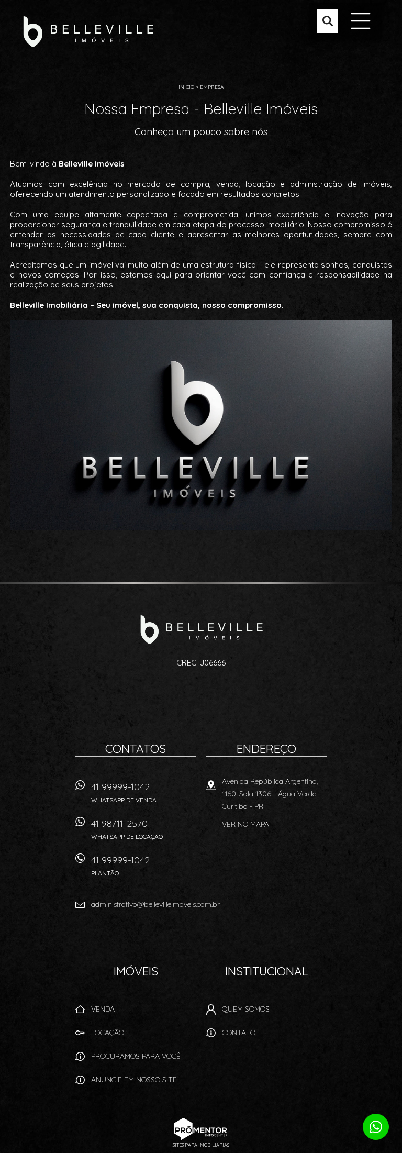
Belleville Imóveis (201, 629)
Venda (103, 1009)
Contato (238, 1032)
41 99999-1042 (124, 792)
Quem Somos (246, 1009)
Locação (107, 1032)
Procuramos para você (136, 1056)
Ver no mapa (245, 824)
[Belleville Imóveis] (88, 31)
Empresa (212, 87)
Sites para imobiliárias (201, 1145)
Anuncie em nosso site (134, 1079)
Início (186, 87)
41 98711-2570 (127, 828)
